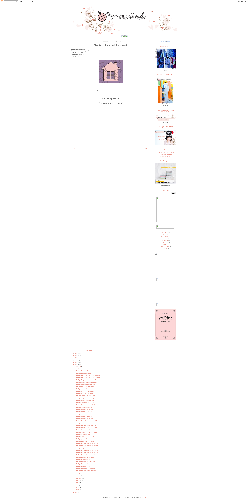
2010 (76, 492)
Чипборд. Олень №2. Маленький (85, 386)
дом (114, 90)
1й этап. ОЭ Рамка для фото (166, 152)
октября (78, 476)
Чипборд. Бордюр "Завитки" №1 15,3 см (87, 450)
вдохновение (164, 236)
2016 (76, 353)
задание (165, 242)
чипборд (123, 90)
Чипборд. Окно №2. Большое (84, 411)
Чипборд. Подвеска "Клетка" (83, 373)
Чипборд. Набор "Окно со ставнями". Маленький (89, 423)
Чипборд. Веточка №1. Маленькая (85, 468)
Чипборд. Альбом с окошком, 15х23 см (86, 395)
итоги (164, 244)
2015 (76, 355)
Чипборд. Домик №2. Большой (84, 434)
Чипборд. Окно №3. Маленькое (84, 409)
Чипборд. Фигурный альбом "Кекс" (85, 400)
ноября (78, 369)
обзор (165, 248)
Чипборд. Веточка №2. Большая (85, 457)
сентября (79, 478)
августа (78, 480)
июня (77, 485)
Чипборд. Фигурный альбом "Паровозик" (87, 398)
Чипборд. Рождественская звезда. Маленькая (88, 375)
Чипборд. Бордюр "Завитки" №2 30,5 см (87, 448)
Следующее (75, 148)
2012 (76, 362)
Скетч (165, 235)
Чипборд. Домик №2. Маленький (85, 436)
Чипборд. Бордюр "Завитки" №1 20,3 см (87, 452)
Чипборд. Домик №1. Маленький (85, 441)
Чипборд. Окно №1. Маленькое (84, 418)
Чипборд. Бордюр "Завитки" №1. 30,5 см (87, 455)
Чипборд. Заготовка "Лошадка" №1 (85, 405)
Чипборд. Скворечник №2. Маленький (86, 427)
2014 (76, 357)
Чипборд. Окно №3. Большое (84, 407)
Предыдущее (146, 148)
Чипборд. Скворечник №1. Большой (86, 430)
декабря (78, 366)
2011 (76, 364)
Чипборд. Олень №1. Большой (84, 393)
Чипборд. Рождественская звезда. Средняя (88, 377)
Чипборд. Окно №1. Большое (84, 416)
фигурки (118, 90)
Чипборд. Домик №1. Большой (84, 439)
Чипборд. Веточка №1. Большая (85, 464)
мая (77, 487)
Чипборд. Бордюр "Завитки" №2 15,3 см (87, 443)
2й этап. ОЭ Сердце (166, 154)
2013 (76, 360)
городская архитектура (107, 90)
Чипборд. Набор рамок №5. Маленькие (86, 473)
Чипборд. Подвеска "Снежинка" (84, 370)
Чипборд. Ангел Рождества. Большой (86, 384)
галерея (165, 238)
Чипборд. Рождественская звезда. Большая (88, 380)
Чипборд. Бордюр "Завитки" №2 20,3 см (87, 445)
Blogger (144, 497)
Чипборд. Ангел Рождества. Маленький (86, 382)
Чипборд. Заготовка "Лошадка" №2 (85, 402)
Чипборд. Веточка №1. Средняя (85, 466)
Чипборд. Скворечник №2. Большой (86, 425)
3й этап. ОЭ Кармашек (166, 156)
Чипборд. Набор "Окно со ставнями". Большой (88, 420)
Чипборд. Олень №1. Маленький (85, 391)
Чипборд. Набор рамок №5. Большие (86, 470)
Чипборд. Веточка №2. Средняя (85, 459)
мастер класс (165, 246)
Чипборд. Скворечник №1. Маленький (86, 432)
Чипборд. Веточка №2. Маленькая (85, 461)
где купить (165, 240)
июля (77, 482)
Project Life (165, 233)
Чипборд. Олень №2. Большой (84, 389)
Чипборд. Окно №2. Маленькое (84, 414)
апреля (78, 489)
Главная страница (111, 148)
